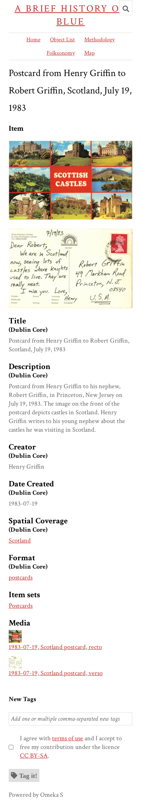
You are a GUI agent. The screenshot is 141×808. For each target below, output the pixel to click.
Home (33, 39)
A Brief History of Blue (70, 15)
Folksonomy (61, 53)
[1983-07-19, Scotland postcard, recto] (70, 145)
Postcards (21, 606)
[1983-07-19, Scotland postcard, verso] (70, 233)
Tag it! (28, 775)
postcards (21, 577)
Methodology (99, 39)
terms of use (67, 738)
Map (89, 53)
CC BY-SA (34, 756)
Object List (62, 39)
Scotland (20, 540)
